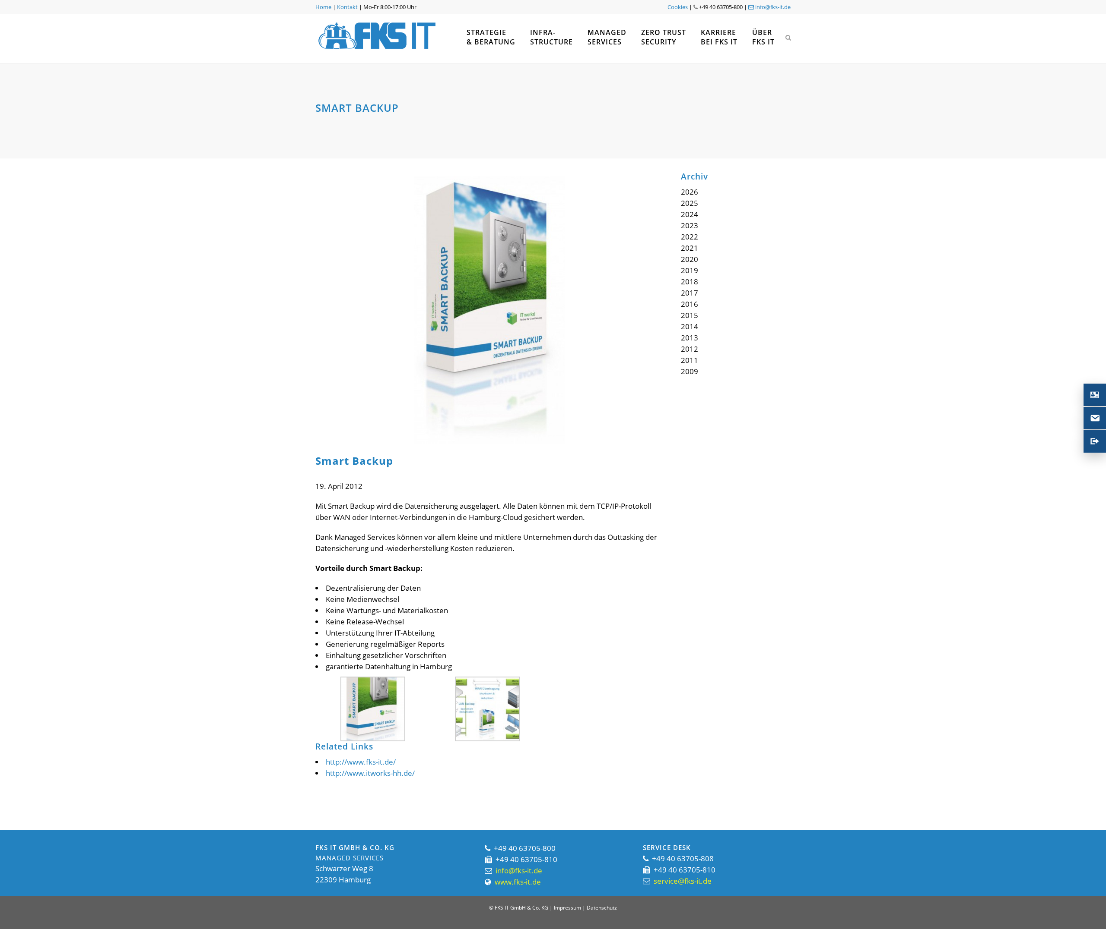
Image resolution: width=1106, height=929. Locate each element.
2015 (689, 315)
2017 (689, 293)
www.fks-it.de (518, 882)
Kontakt (347, 7)
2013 (689, 338)
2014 (689, 326)
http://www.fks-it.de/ (361, 762)
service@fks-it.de (683, 881)
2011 (689, 360)
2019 (689, 270)
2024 (689, 214)
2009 (689, 371)
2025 (689, 203)
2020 (689, 259)
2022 (689, 237)
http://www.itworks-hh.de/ (370, 773)
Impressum (567, 907)
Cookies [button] (677, 7)
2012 (689, 349)
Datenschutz (602, 907)
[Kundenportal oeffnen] (1095, 441)
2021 (689, 248)
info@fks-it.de (772, 7)
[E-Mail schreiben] (1095, 418)
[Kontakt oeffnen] (1095, 395)
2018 (689, 282)
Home (323, 7)
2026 (689, 192)
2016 (689, 304)
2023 (689, 225)
